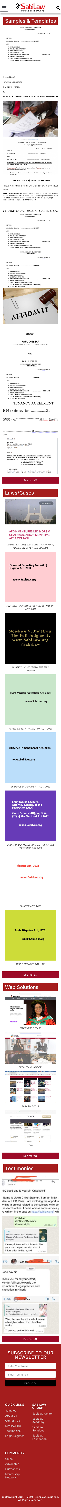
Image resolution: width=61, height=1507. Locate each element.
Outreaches (12, 1469)
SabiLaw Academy (38, 1420)
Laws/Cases (13, 1425)
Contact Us (12, 1420)
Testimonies (13, 1430)
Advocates (12, 1464)
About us (11, 1415)
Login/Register (14, 1436)
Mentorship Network (12, 1475)
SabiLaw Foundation (39, 1437)
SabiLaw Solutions (38, 1428)
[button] (4, 8)
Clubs (9, 1459)
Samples (10, 1410)
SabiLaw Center (42, 1413)
